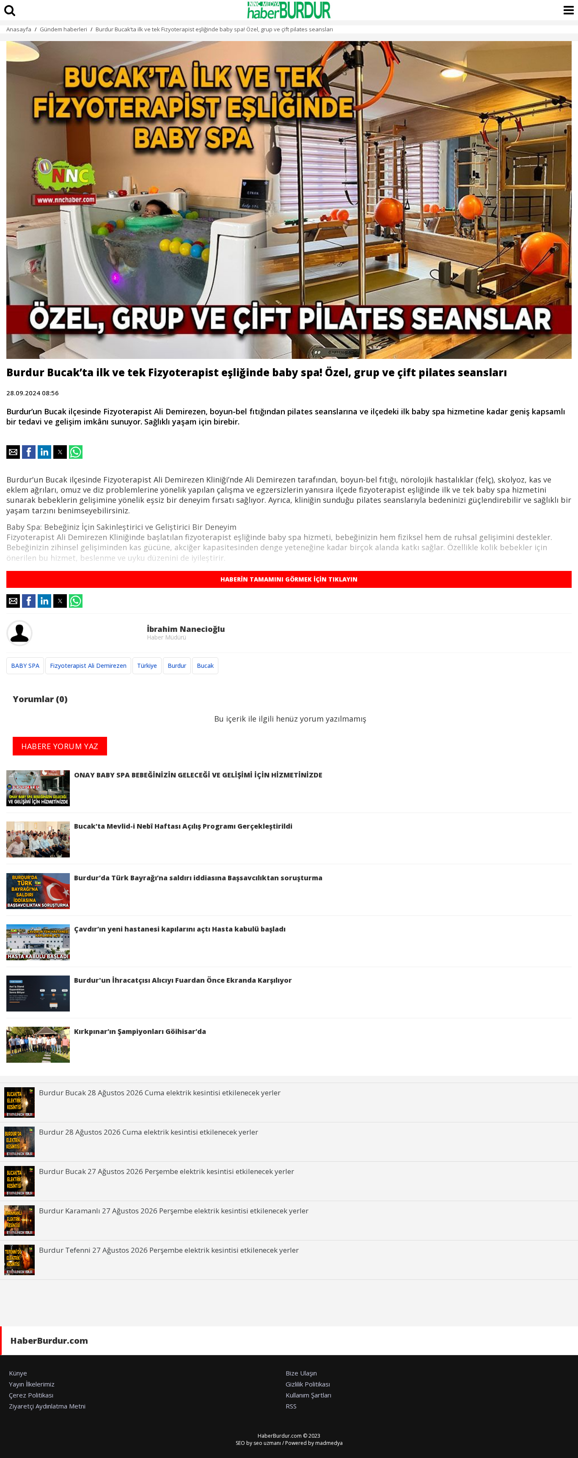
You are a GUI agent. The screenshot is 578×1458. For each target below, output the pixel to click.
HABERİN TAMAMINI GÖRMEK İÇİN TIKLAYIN (289, 579)
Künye (18, 1373)
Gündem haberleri (63, 29)
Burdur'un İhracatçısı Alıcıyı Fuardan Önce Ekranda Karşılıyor (183, 980)
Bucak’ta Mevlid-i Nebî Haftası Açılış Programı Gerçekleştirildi (183, 826)
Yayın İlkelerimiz (32, 1384)
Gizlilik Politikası (308, 1384)
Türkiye (147, 665)
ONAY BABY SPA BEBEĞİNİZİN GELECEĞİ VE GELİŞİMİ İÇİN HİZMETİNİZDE (198, 775)
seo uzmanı (267, 1443)
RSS (291, 1406)
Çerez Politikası (31, 1395)
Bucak (205, 665)
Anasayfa (18, 29)
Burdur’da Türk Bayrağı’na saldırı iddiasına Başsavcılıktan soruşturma (198, 877)
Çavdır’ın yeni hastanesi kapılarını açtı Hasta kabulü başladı (180, 929)
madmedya (329, 1443)
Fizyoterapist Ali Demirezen (88, 665)
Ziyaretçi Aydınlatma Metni (47, 1406)
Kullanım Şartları (308, 1395)
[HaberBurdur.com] (289, 10)
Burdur (177, 665)
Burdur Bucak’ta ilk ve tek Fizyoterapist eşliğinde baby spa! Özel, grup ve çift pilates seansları (214, 29)
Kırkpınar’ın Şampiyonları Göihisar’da (140, 1031)
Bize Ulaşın (301, 1373)
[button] (13, 452)
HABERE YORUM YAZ (60, 746)
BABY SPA (25, 665)
